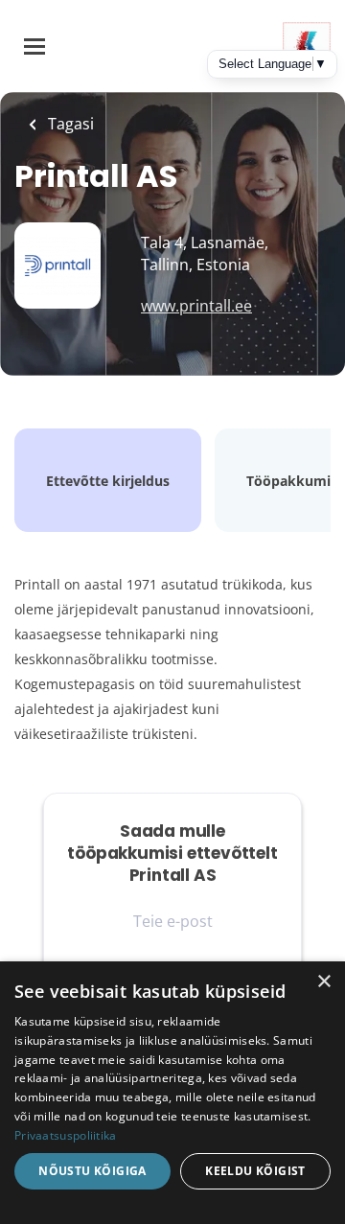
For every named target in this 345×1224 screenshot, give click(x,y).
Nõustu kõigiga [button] (92, 1171)
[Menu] (34, 46)
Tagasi (69, 123)
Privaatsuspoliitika (65, 1135)
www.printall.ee (196, 305)
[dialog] (172, 1092)
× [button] (323, 982)
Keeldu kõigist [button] (255, 1171)
